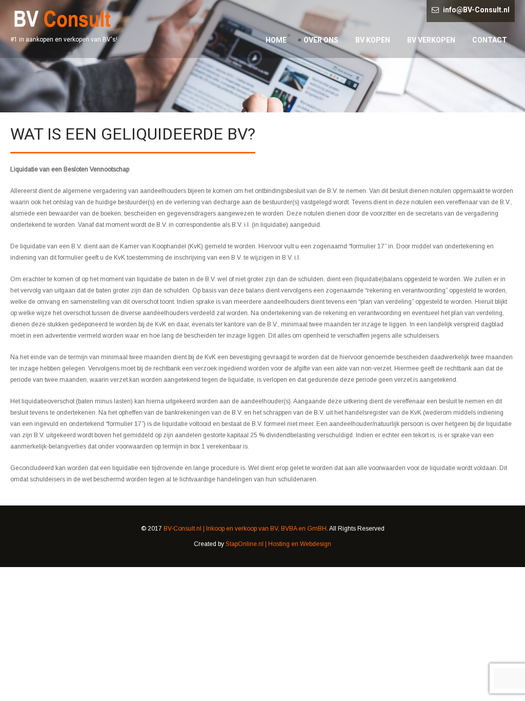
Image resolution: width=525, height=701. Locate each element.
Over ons (321, 40)
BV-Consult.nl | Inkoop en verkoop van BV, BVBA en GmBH (245, 528)
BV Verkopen (431, 40)
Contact (489, 40)
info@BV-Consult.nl (476, 10)
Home (276, 40)
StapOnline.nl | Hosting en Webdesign (278, 544)
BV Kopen (372, 40)
